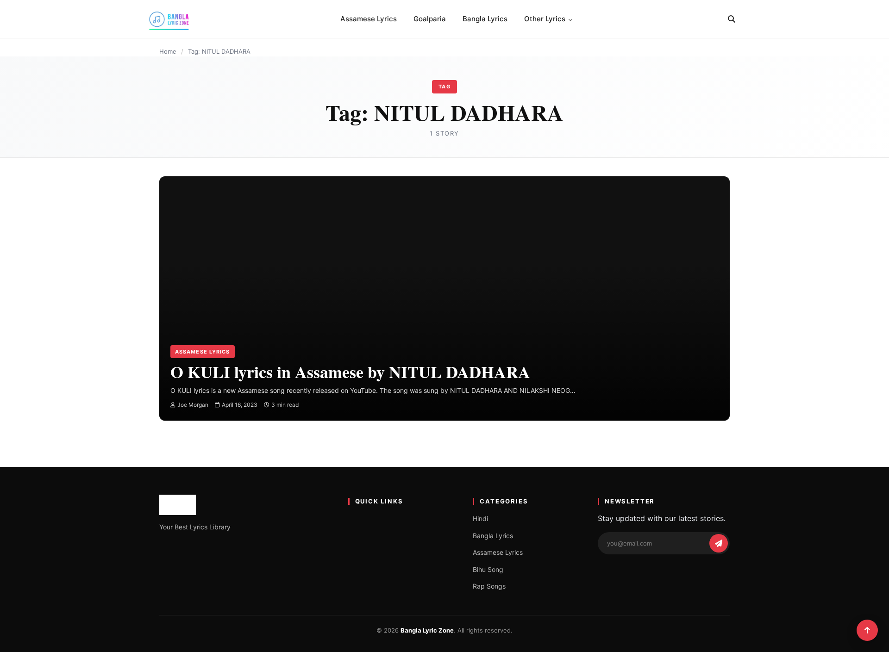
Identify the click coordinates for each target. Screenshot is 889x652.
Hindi (480, 518)
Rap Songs (489, 586)
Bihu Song (488, 569)
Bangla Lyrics (485, 18)
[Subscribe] (718, 543)
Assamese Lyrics (368, 18)
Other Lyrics (544, 18)
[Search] (731, 19)
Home (167, 51)
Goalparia (429, 18)
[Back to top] (867, 630)
